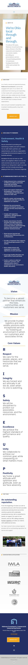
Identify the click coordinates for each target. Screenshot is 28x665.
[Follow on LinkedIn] (14, 645)
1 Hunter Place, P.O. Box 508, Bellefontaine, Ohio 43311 (14, 631)
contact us (12, 116)
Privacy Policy (14, 659)
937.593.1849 (14, 634)
